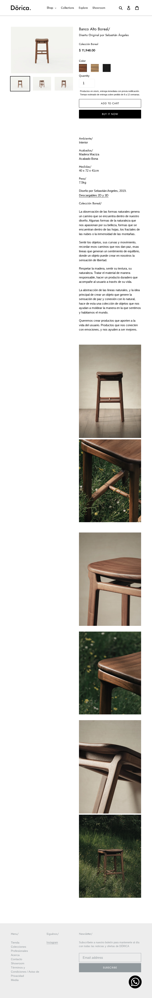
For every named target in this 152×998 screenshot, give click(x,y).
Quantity (84, 75)
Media (15, 980)
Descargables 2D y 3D (93, 195)
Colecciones (18, 946)
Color (82, 60)
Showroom (17, 963)
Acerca (15, 955)
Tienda (15, 942)
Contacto (16, 959)
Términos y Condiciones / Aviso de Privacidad (25, 971)
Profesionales (19, 950)
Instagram (52, 942)
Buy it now (110, 114)
